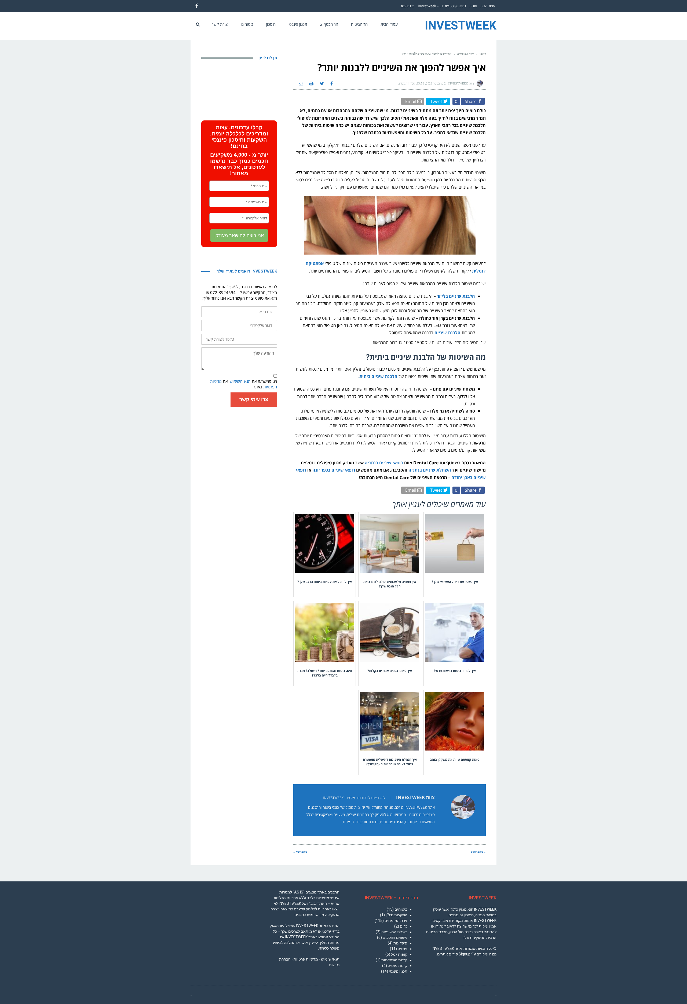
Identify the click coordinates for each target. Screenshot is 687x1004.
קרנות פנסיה (397, 965)
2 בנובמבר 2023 (436, 83)
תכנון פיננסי (398, 971)
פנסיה (402, 949)
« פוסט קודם (478, 851)
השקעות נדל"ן (396, 915)
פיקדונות (400, 943)
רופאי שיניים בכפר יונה (333, 470)
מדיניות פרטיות (306, 959)
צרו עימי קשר (253, 399)
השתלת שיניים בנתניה (429, 470)
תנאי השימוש (240, 381)
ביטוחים (400, 909)
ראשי (483, 53)
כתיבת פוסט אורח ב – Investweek (442, 5)
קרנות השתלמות (394, 960)
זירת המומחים (465, 53)
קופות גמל (399, 954)
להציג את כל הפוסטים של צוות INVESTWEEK (354, 797)
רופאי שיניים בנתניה (384, 463)
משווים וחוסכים (395, 937)
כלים (403, 926)
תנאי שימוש (330, 959)
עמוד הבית (487, 5)
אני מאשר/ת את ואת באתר (243, 383)
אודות (473, 5)
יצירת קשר (407, 5)
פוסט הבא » (300, 851)
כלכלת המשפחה (394, 932)
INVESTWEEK (460, 26)
